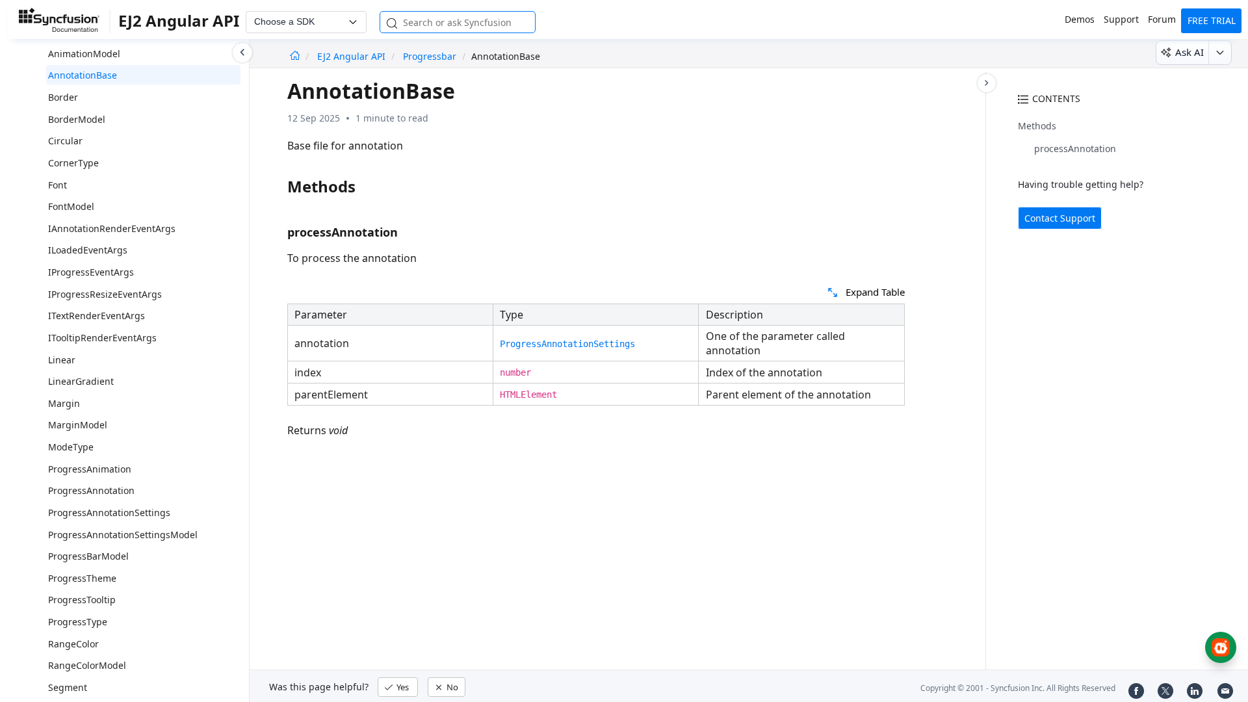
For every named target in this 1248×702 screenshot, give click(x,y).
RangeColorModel (87, 665)
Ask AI (1189, 52)
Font (57, 185)
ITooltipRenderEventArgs (102, 338)
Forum (1162, 19)
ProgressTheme (82, 578)
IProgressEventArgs (91, 272)
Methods (1037, 126)
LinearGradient (81, 381)
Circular (65, 141)
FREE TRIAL (1212, 20)
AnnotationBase (82, 75)
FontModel (71, 206)
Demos (1080, 19)
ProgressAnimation (89, 469)
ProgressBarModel (88, 556)
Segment (67, 687)
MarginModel (77, 425)
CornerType (73, 163)
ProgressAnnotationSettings (109, 512)
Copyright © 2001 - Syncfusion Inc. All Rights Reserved (1017, 688)
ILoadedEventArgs (87, 250)
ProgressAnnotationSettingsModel (123, 534)
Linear (61, 360)
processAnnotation (1075, 148)
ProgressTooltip (82, 599)
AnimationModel (84, 53)
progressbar (429, 56)
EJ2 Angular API (352, 56)
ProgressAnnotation (91, 490)
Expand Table (875, 291)
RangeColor (73, 644)
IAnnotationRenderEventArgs (112, 228)
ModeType (71, 447)
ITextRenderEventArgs (96, 315)
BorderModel (76, 119)
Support (1121, 19)
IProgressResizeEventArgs (105, 294)
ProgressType (77, 622)
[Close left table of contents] (242, 52)
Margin (64, 403)
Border (63, 97)
